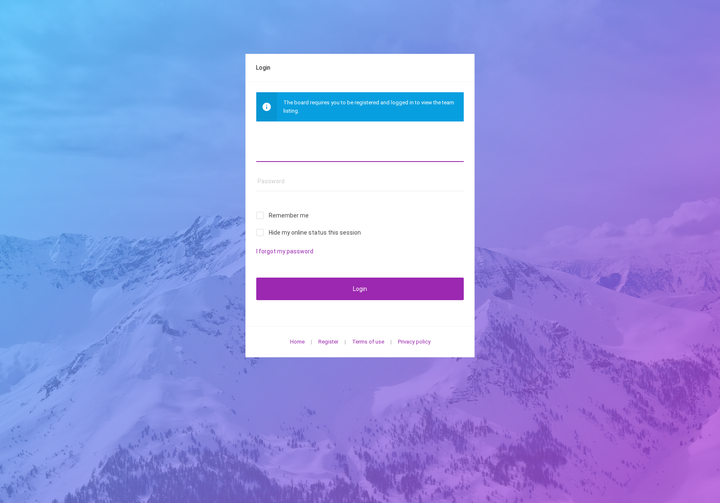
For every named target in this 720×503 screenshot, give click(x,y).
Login (360, 289)
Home (297, 342)
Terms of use (368, 342)
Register (328, 342)
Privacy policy (414, 342)
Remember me (289, 215)
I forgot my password (284, 251)
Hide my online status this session (315, 232)
